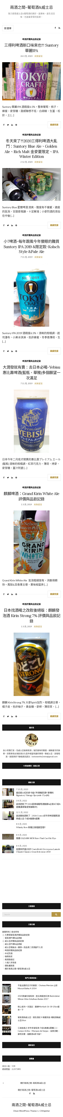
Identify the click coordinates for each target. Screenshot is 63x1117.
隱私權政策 (9, 965)
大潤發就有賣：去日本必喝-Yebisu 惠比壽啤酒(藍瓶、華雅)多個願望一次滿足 (32, 372)
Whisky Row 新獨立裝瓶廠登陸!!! (30, 827)
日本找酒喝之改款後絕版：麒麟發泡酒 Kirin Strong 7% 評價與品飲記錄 (32, 615)
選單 (8, 28)
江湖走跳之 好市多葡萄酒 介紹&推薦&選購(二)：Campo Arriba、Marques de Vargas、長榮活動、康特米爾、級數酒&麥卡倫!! (39, 1031)
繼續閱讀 (54, 124)
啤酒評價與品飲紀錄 (31, 39)
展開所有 (6, 932)
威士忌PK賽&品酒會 (13, 944)
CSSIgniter (45, 1111)
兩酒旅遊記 (9, 959)
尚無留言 (38, 56)
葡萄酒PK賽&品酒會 (13, 938)
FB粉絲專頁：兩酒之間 (31, 766)
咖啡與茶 (8, 956)
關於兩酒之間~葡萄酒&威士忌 (17, 968)
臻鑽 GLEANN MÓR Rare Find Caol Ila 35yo (36, 838)
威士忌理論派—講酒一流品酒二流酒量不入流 (24, 947)
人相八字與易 (10, 962)
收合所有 (15, 932)
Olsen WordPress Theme (25, 1111)
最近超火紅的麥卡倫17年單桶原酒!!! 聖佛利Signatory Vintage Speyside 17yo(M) (35, 794)
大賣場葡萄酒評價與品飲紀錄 (17, 935)
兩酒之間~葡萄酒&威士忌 (31, 7)
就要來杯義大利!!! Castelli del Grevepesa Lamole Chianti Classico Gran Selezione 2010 (38, 850)
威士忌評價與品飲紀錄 (14, 941)
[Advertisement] (24, 880)
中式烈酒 (8, 953)
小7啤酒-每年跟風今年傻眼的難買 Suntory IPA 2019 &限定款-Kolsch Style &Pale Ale (31, 246)
